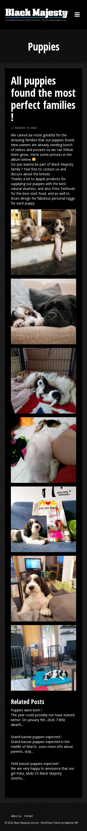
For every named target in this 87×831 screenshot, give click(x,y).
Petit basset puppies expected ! (35, 763)
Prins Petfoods (63, 188)
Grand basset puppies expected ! (36, 736)
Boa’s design (21, 198)
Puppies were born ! (26, 710)
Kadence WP (71, 822)
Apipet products (48, 179)
